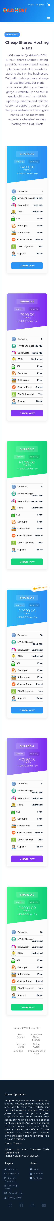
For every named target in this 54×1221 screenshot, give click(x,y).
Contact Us (13, 1173)
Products (37, 1178)
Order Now (27, 265)
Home (35, 1169)
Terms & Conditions (9, 1179)
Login (31, 4)
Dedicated (37, 1173)
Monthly (19, 161)
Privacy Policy (14, 1197)
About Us (12, 1169)
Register (40, 4)
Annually (34, 161)
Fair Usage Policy (11, 1187)
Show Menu (13, 34)
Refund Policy (15, 1193)
